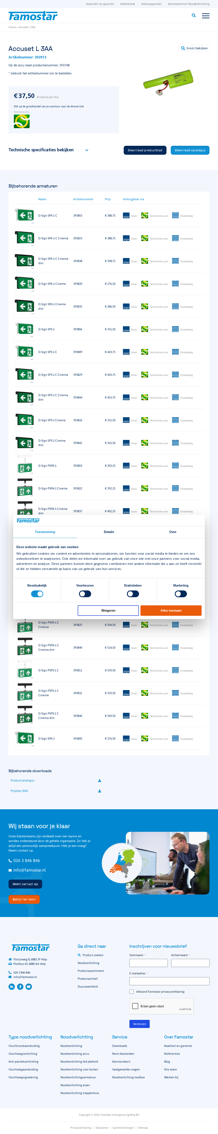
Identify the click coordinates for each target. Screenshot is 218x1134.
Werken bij (171, 1077)
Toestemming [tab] (45, 532)
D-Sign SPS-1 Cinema (52, 420)
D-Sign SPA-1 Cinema (52, 283)
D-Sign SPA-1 (46, 738)
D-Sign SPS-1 (46, 329)
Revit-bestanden (123, 1053)
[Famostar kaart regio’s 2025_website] (122, 863)
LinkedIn (12, 987)
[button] (194, 48)
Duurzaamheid (88, 986)
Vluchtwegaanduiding (23, 1069)
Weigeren (108, 610)
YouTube (29, 987)
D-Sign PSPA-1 (47, 465)
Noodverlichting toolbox (128, 1077)
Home (12, 27)
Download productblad (145, 150)
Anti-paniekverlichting (24, 1061)
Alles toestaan (171, 610)
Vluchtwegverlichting (23, 1053)
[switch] (85, 593)
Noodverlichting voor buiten (79, 1069)
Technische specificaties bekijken (41, 150)
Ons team (170, 1069)
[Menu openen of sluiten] (205, 15)
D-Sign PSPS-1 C (48, 670)
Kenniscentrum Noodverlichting (188, 4)
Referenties (127, 4)
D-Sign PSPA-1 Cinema (52, 488)
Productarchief (88, 978)
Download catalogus (190, 150)
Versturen (139, 1024)
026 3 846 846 (26, 860)
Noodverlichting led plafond (79, 1061)
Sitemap (143, 1127)
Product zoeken (93, 955)
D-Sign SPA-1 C (47, 215)
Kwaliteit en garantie (100, 4)
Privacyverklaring (80, 1127)
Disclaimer (102, 1127)
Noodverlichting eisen (75, 1085)
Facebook (20, 987)
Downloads (119, 1046)
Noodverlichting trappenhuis (79, 1093)
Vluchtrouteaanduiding (24, 1046)
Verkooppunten (151, 4)
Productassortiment (91, 970)
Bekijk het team (24, 899)
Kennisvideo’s (121, 1061)
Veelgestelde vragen (126, 1069)
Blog (167, 1061)
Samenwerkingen (123, 1127)
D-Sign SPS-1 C (47, 352)
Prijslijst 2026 (19, 790)
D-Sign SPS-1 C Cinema (53, 374)
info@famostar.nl (29, 870)
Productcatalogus (22, 780)
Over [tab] (172, 532)
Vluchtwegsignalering (23, 1077)
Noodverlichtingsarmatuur (78, 1077)
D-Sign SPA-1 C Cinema (53, 238)
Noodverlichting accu (74, 1053)
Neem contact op (25, 884)
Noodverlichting (88, 963)
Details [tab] (109, 532)
